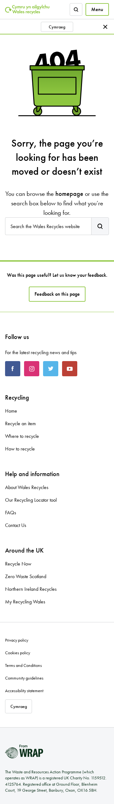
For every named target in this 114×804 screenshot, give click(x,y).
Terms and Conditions (23, 665)
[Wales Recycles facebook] (12, 368)
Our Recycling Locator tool (31, 500)
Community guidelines (24, 678)
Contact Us (15, 525)
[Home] (27, 9)
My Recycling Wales (25, 601)
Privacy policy (16, 640)
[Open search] (76, 9)
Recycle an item (20, 423)
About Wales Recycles (26, 487)
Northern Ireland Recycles (31, 589)
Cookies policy (17, 653)
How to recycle (20, 448)
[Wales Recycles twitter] (50, 368)
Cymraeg (57, 27)
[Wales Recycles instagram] (31, 368)
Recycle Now (18, 563)
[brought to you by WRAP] (24, 751)
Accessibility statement (24, 690)
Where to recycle (22, 436)
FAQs (10, 512)
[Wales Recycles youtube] (69, 368)
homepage (69, 194)
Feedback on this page (57, 294)
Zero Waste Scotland (25, 576)
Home (11, 411)
